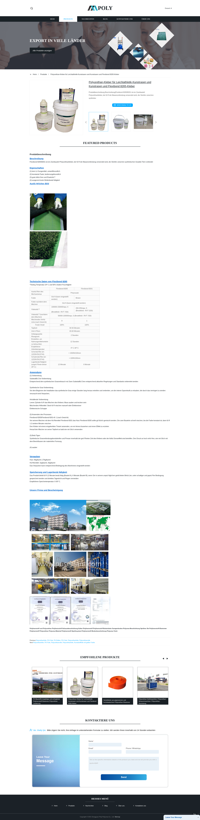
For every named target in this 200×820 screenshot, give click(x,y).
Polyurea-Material (55, 631)
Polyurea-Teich (112, 631)
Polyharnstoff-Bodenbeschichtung (94, 631)
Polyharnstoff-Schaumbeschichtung (65, 628)
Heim (52, 19)
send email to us (124, 105)
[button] (32, 8)
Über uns (146, 19)
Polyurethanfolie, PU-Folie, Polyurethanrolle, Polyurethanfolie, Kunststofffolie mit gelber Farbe (64, 642)
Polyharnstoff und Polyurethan (41, 628)
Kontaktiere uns (125, 19)
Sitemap (117, 817)
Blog (105, 19)
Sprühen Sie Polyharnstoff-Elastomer (153, 628)
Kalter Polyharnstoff (85, 628)
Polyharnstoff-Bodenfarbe (102, 628)
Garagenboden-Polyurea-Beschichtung (126, 628)
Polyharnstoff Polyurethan (39, 631)
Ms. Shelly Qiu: (39, 730)
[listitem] (100, 121)
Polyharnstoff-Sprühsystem (71, 631)
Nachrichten (88, 19)
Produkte (68, 19)
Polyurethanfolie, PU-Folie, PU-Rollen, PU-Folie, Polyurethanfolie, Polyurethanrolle (63, 640)
